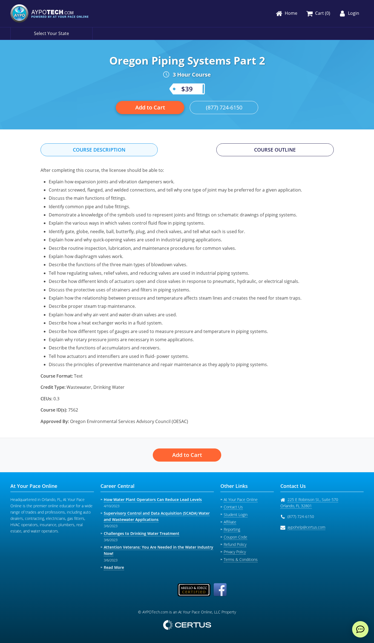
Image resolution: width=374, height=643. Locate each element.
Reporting (232, 529)
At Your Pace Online (241, 499)
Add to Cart (150, 107)
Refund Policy (235, 544)
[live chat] (360, 629)
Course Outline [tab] (275, 149)
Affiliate (230, 522)
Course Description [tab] (99, 149)
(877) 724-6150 (224, 107)
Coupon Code (235, 537)
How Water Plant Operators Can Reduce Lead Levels (153, 499)
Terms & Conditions (241, 559)
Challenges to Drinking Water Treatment (141, 533)
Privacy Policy (235, 551)
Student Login (236, 514)
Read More (114, 567)
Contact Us (233, 506)
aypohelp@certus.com (306, 527)
